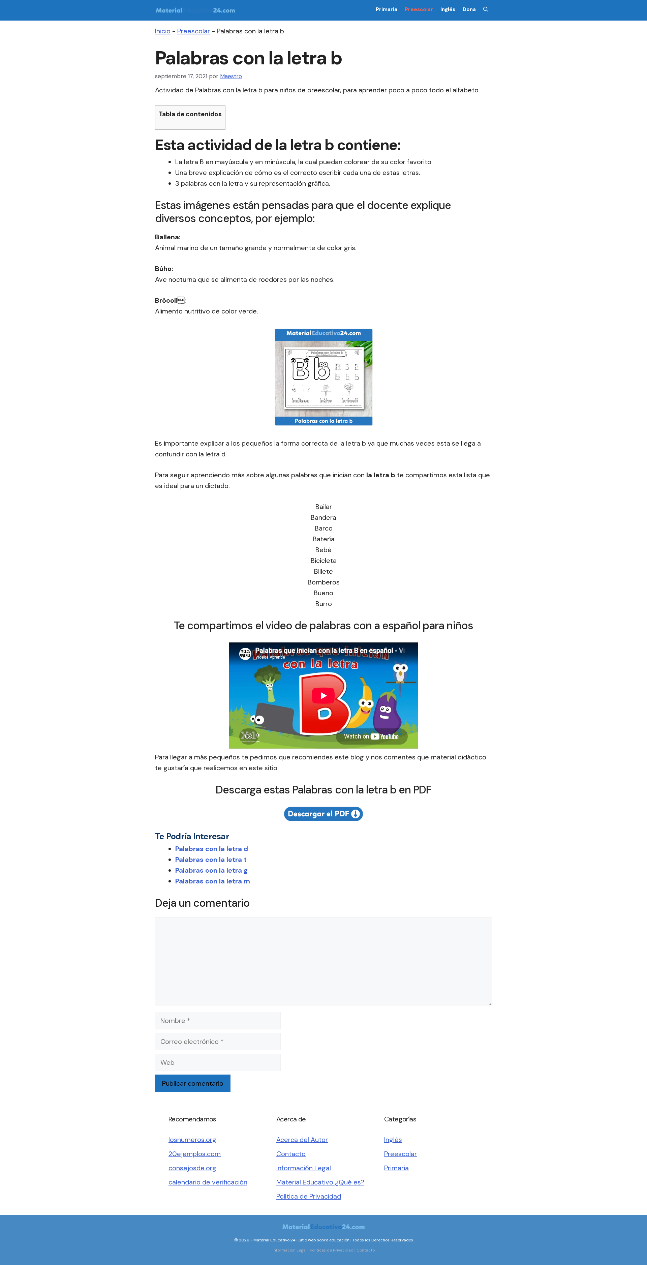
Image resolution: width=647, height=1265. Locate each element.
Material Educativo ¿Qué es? (320, 1182)
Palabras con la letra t (211, 859)
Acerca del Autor (302, 1139)
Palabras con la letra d (211, 848)
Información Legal (303, 1168)
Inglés (447, 9)
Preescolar (419, 9)
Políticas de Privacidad (331, 1250)
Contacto (291, 1153)
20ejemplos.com (194, 1153)
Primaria (386, 9)
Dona (469, 9)
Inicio (163, 31)
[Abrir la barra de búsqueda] (486, 9)
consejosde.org (192, 1168)
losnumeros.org (192, 1139)
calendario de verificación (207, 1182)
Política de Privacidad (308, 1196)
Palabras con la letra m (212, 881)
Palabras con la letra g (211, 870)
